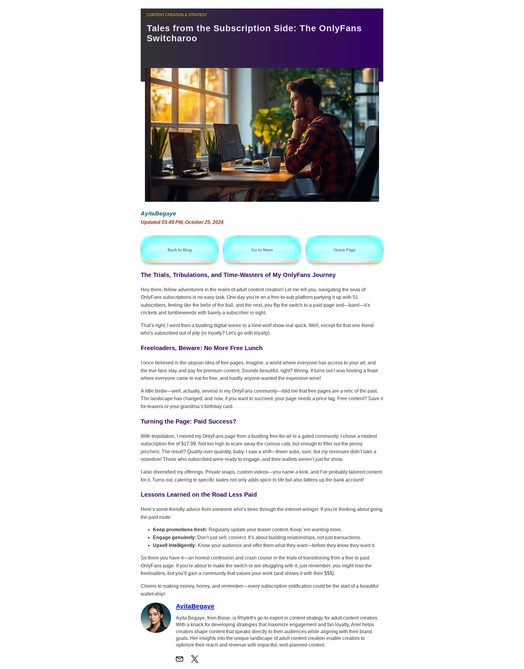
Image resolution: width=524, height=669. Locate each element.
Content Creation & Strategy (177, 15)
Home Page (344, 250)
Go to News (262, 250)
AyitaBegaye (195, 606)
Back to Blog (180, 250)
